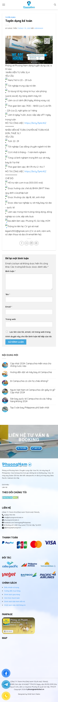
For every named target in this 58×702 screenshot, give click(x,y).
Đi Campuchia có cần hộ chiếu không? (29, 381)
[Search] (55, 4)
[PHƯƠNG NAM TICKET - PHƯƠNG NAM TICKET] (29, 4)
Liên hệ (4, 487)
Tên (7, 294)
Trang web (10, 319)
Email (8, 307)
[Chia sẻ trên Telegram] (36, 243)
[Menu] (3, 4)
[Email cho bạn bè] (26, 243)
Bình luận (10, 271)
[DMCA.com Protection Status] (10, 497)
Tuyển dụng (10, 17)
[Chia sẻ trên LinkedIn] (31, 243)
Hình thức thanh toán (12, 598)
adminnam (39, 28)
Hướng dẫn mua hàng (12, 591)
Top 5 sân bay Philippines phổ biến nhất (29, 407)
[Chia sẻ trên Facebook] (21, 243)
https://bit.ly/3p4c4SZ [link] (35, 123)
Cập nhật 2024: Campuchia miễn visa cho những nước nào (30, 364)
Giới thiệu (5, 485)
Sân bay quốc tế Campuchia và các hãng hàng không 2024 (31, 400)
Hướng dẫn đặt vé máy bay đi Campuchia (31, 372)
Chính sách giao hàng (12, 594)
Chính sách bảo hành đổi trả (14, 601)
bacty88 (16, 699)
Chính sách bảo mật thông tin (15, 605)
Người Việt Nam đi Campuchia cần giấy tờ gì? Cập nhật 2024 (32, 391)
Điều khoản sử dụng (11, 587)
